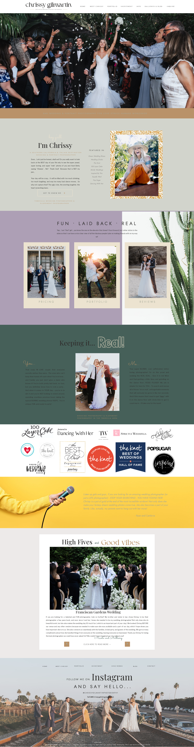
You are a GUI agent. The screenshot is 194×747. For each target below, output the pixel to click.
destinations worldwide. (142, 745)
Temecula (120, 745)
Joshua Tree (111, 745)
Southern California (87, 745)
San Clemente (63, 745)
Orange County (51, 745)
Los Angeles (74, 745)
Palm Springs (101, 745)
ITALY (127, 745)
